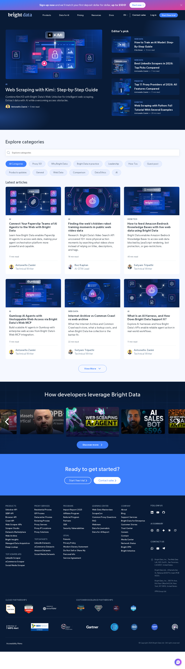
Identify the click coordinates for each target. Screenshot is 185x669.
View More (90, 368)
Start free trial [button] (168, 15)
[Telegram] (163, 548)
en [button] (125, 15)
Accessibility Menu (14, 643)
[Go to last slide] (9, 422)
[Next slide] (175, 422)
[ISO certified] (134, 626)
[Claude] (169, 530)
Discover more (91, 444)
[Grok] (175, 530)
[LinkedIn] (152, 512)
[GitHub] (163, 512)
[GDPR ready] (154, 626)
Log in (153, 15)
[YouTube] (158, 512)
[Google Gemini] (163, 530)
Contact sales (139, 15)
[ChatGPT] (152, 530)
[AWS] (10, 608)
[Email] (158, 548)
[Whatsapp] (152, 548)
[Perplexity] (158, 530)
